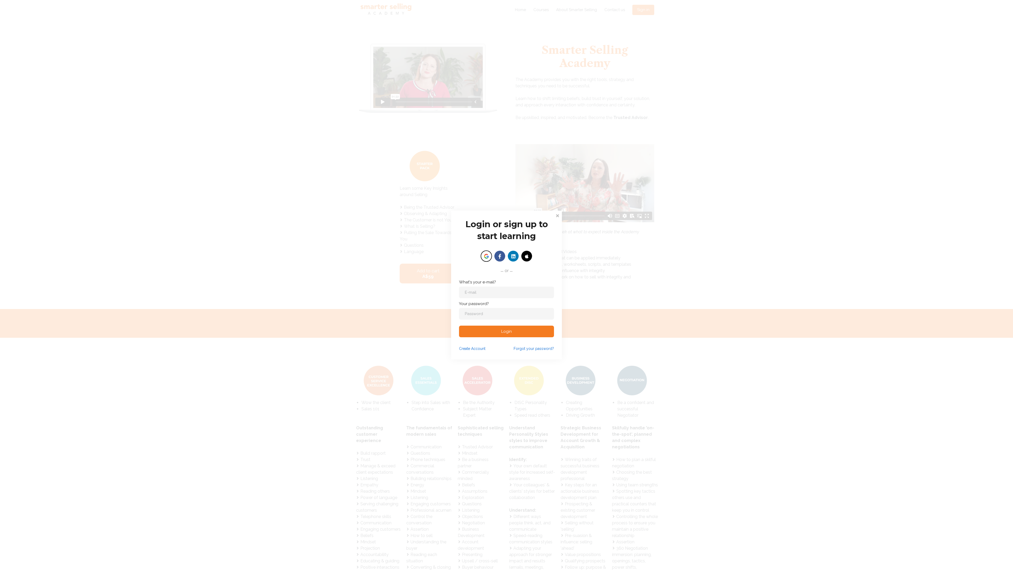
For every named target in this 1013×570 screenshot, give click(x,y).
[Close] (557, 215)
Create (472, 348)
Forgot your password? (534, 348)
